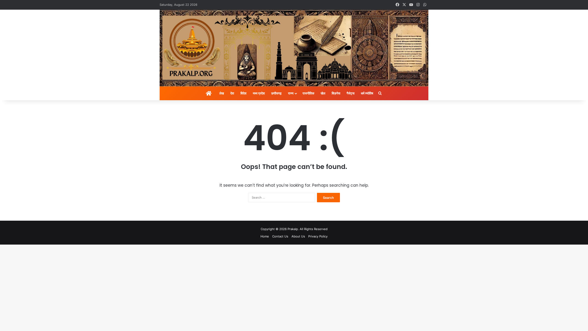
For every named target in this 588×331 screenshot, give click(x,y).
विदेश (243, 93)
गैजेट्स (350, 93)
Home (264, 236)
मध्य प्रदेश (259, 93)
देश (232, 93)
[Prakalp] (294, 48)
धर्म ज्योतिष (367, 93)
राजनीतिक (308, 93)
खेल (323, 93)
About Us (298, 236)
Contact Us (280, 236)
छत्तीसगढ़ (276, 93)
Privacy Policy (318, 236)
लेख (221, 93)
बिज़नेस (336, 93)
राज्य (291, 93)
